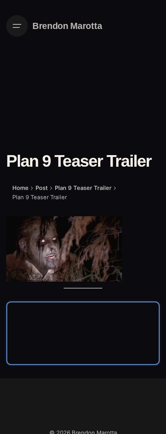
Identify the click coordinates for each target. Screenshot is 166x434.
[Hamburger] (17, 26)
